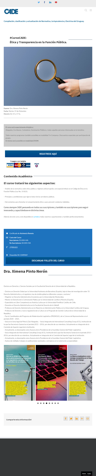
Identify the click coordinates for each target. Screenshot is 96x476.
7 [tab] (55, 403)
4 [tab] (46, 403)
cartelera (36, 217)
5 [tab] (49, 403)
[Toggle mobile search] (86, 10)
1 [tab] (38, 403)
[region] (48, 373)
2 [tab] (41, 403)
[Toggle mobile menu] (91, 10)
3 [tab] (43, 403)
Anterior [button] (7, 370)
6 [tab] (52, 403)
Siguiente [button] (89, 370)
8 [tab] (58, 403)
